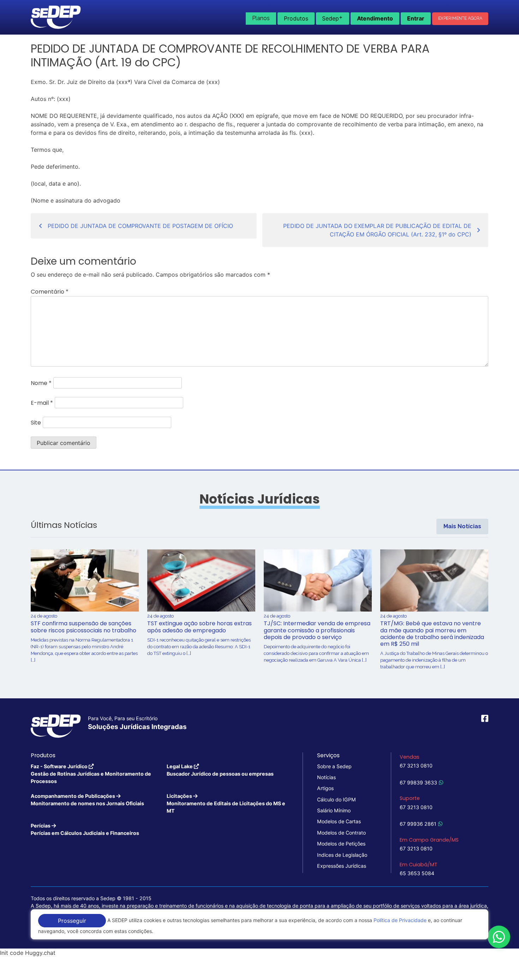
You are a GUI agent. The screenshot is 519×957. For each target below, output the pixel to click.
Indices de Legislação (342, 855)
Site (36, 423)
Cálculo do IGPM (336, 799)
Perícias (85, 829)
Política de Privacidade (400, 920)
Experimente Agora (460, 18)
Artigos (325, 788)
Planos (261, 18)
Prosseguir (72, 920)
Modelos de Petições (341, 844)
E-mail (42, 403)
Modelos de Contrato (341, 833)
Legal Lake (220, 770)
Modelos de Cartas (339, 821)
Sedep (332, 17)
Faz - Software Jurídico (91, 773)
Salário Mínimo (334, 810)
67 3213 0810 (416, 766)
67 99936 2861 (418, 824)
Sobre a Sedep (334, 766)
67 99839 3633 (418, 783)
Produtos (296, 18)
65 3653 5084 (417, 873)
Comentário (49, 292)
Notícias (326, 777)
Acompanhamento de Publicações (87, 799)
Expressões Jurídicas (341, 866)
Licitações (226, 803)
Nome (41, 383)
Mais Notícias (462, 526)
